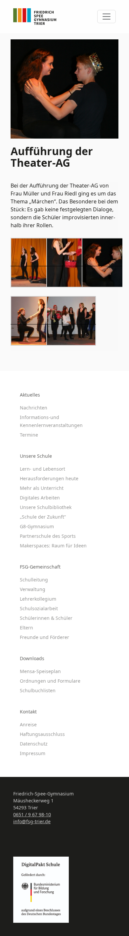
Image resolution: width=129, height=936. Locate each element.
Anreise (28, 724)
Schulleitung (34, 579)
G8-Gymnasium (37, 526)
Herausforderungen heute (49, 478)
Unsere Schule (36, 456)
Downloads (32, 658)
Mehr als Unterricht (42, 488)
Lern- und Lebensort (42, 469)
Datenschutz (34, 744)
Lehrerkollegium (38, 599)
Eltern (26, 627)
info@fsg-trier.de (32, 821)
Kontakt (28, 711)
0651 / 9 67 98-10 (32, 814)
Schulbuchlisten (38, 690)
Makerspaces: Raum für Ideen (53, 545)
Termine (29, 435)
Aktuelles (30, 395)
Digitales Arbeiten (40, 497)
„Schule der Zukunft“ (43, 517)
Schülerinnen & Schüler (46, 618)
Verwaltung (32, 589)
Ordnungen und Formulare (50, 681)
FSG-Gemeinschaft (40, 567)
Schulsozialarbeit (39, 608)
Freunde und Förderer (44, 637)
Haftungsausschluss (42, 734)
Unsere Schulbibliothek (45, 507)
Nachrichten (33, 407)
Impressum (32, 753)
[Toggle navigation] (106, 16)
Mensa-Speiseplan (40, 671)
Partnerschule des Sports (48, 536)
